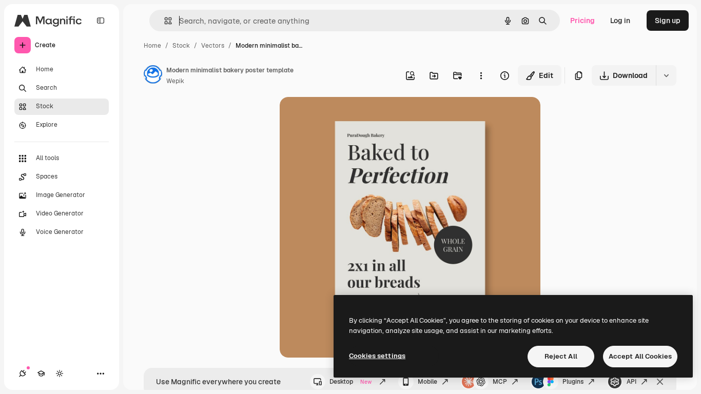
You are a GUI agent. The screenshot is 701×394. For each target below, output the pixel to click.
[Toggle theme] (59, 373)
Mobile (427, 382)
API (631, 382)
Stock (181, 46)
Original (345, 117)
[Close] (660, 382)
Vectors (212, 46)
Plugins (572, 382)
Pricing (582, 20)
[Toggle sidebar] (100, 20)
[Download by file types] (666, 75)
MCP (500, 382)
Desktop (350, 382)
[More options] (481, 75)
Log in (620, 20)
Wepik (175, 81)
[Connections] (22, 373)
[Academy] (41, 373)
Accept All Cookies (640, 356)
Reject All (560, 356)
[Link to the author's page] (153, 76)
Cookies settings (377, 355)
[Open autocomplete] (164, 21)
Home (152, 46)
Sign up (667, 20)
